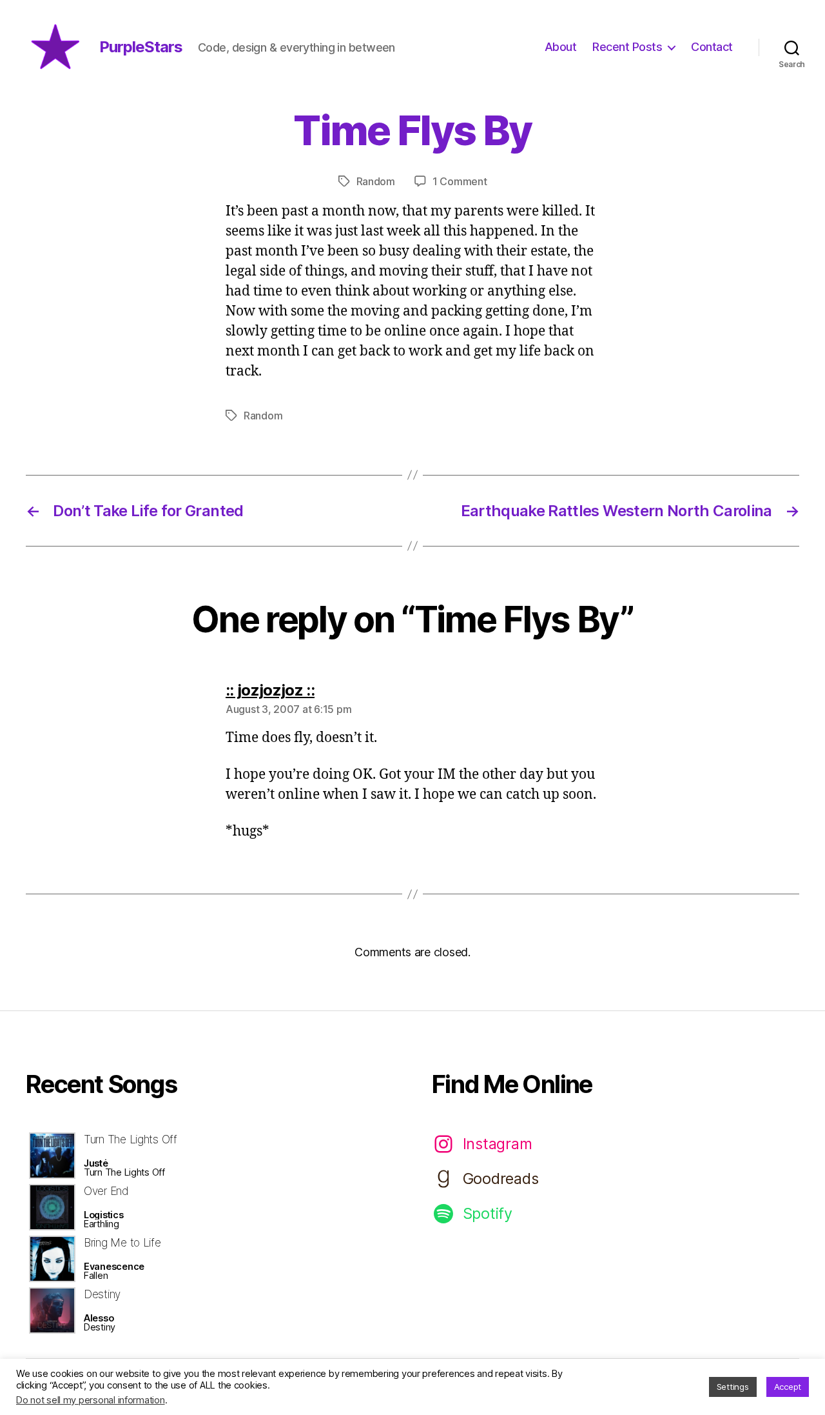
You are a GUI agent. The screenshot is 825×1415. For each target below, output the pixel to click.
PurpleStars (140, 47)
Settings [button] (733, 1386)
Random (375, 181)
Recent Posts (627, 47)
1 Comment (459, 181)
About (561, 47)
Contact (712, 47)
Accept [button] (787, 1386)
